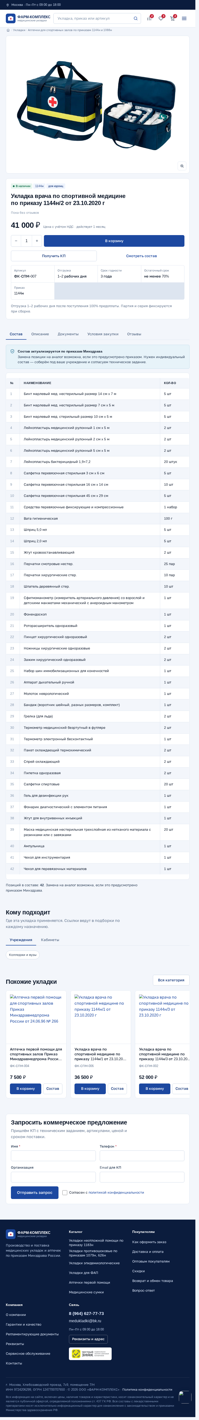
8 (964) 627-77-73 (86, 1313)
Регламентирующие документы (32, 1334)
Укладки (19, 30)
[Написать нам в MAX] (185, 1397)
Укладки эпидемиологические (94, 1263)
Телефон (108, 1146)
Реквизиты (15, 1344)
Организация (22, 1167)
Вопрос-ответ (143, 1290)
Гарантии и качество (23, 1324)
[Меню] (184, 18)
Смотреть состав (141, 256)
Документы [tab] (68, 334)
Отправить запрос (34, 1192)
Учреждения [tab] (21, 940)
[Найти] (135, 18)
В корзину (114, 241)
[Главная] (8, 30)
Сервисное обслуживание (28, 1353)
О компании (16, 1315)
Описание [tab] (40, 334)
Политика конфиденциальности (147, 1389)
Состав (52, 1088)
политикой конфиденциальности (116, 1192)
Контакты (14, 1363)
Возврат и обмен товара (152, 1281)
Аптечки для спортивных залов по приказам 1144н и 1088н (70, 30)
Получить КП (54, 256)
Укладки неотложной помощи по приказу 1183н (96, 1243)
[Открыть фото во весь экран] (182, 166)
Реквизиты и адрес (88, 1339)
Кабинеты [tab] (50, 940)
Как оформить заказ (149, 1242)
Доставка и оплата (148, 1252)
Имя (15, 1146)
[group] (97, 104)
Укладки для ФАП (83, 1273)
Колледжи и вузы (22, 955)
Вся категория (171, 980)
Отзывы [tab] (134, 334)
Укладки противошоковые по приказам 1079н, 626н (93, 1253)
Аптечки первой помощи (89, 1282)
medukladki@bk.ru (85, 1321)
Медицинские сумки (86, 1292)
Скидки (138, 1271)
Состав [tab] (16, 334)
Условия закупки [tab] (102, 334)
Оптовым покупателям (151, 1261)
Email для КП (110, 1167)
